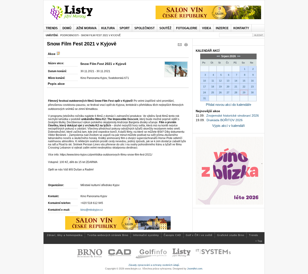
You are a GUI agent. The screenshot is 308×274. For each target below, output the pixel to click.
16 (252, 80)
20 (228, 86)
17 (204, 86)
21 (235, 86)
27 (228, 92)
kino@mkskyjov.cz (91, 209)
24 (204, 92)
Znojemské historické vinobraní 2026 (232, 115)
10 (204, 80)
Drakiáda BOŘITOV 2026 (225, 120)
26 (220, 92)
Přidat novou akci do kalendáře (228, 104)
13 (228, 80)
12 (220, 80)
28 (235, 92)
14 (235, 80)
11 (212, 80)
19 (220, 86)
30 (252, 92)
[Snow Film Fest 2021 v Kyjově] (176, 69)
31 (204, 98)
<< (219, 56)
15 (244, 80)
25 (212, 92)
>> (238, 56)
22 (244, 86)
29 (244, 92)
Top (259, 241)
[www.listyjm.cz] (77, 13)
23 (252, 86)
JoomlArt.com (194, 268)
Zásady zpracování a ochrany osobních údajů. (154, 265)
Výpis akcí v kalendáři (228, 126)
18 (212, 86)
